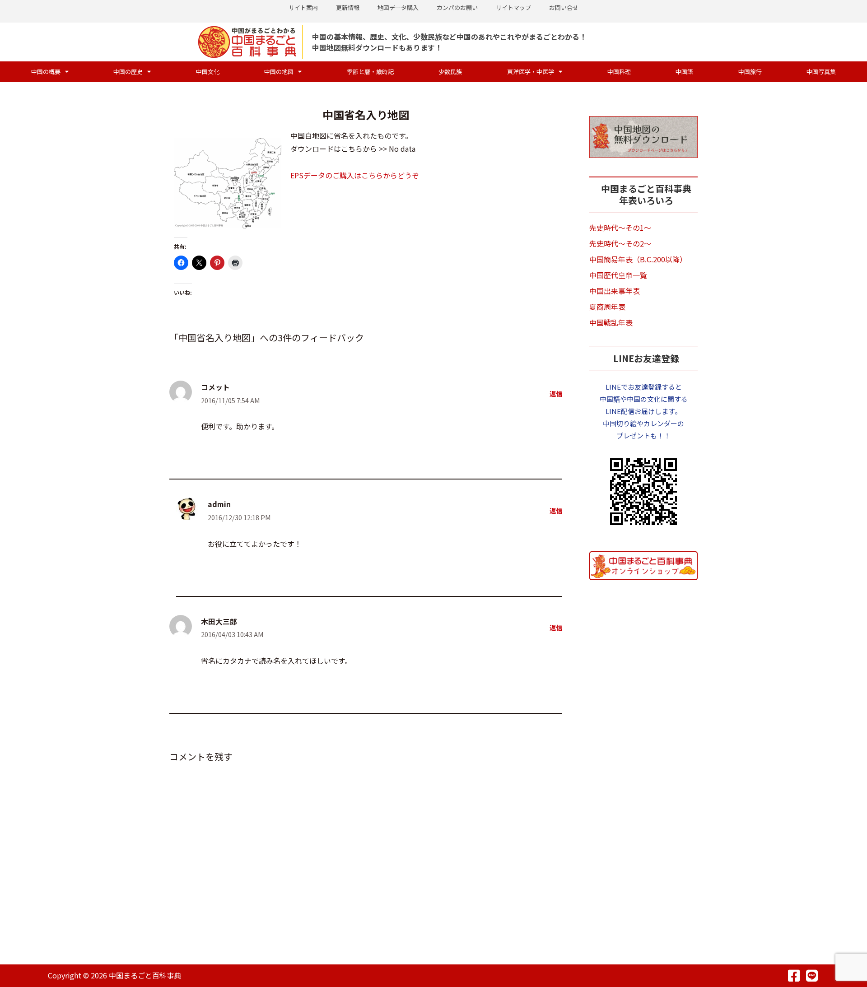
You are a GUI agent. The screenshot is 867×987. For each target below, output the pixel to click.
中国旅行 (750, 71)
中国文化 (207, 71)
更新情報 (347, 7)
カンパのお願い (457, 7)
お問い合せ (563, 7)
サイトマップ (513, 7)
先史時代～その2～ (620, 243)
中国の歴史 (128, 71)
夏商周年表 (607, 306)
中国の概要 (46, 71)
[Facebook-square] (794, 975)
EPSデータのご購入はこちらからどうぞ (354, 175)
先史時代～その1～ (620, 227)
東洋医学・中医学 (530, 71)
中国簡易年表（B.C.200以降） (638, 259)
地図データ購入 (398, 7)
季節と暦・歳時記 (370, 71)
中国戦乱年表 (611, 322)
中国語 (684, 71)
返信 (556, 393)
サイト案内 (303, 7)
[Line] (812, 975)
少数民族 (450, 71)
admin (219, 503)
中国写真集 (821, 71)
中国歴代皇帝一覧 (618, 275)
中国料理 (619, 71)
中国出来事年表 (614, 290)
